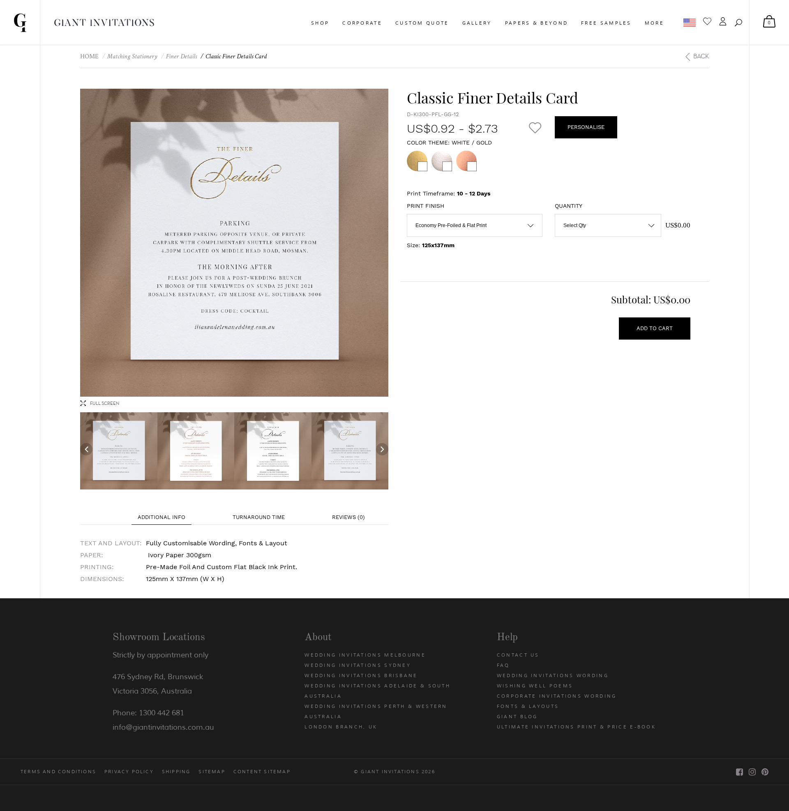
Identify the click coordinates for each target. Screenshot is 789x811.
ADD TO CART (655, 328)
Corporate (362, 23)
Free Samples (606, 23)
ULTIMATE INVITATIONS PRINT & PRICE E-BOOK (576, 727)
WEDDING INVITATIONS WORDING (553, 675)
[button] (738, 22)
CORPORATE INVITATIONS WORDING (557, 696)
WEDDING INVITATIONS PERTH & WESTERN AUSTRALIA (376, 711)
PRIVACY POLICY (129, 771)
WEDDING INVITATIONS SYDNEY (358, 665)
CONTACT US (518, 655)
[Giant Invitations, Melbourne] (20, 22)
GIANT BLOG (517, 716)
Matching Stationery (132, 56)
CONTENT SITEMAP (262, 771)
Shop (320, 23)
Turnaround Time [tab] (259, 517)
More (654, 23)
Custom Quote (422, 23)
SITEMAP (211, 771)
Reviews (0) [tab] (348, 517)
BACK (701, 56)
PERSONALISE (586, 127)
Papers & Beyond (536, 23)
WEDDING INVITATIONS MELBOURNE (365, 655)
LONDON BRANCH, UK (341, 727)
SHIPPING (176, 771)
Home (89, 56)
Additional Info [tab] (161, 517)
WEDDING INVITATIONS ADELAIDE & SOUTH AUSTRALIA (377, 691)
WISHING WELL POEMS (535, 686)
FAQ (503, 665)
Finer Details (181, 56)
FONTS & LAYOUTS (528, 706)
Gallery (477, 23)
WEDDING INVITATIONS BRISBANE (361, 675)
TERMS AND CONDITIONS (58, 771)
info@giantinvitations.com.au (163, 727)
